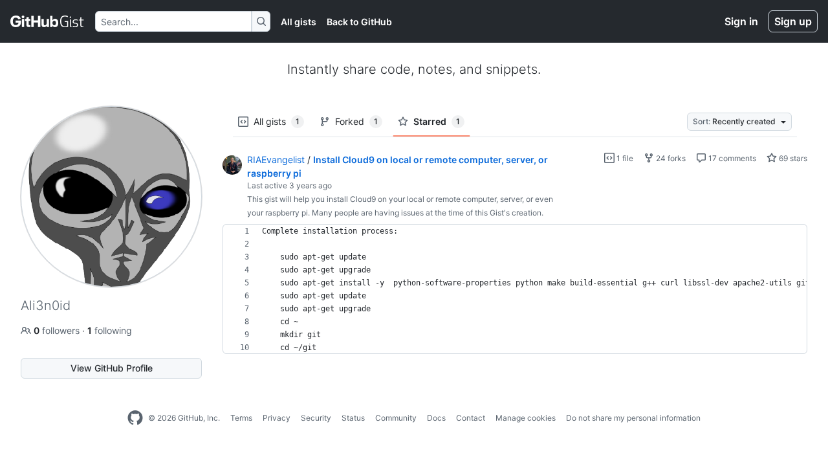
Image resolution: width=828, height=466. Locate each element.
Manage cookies (526, 418)
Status (353, 418)
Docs (436, 418)
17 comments (731, 158)
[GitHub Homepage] (135, 418)
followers (58, 330)
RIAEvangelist (276, 159)
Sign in (741, 21)
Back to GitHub (359, 21)
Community (396, 418)
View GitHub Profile (112, 367)
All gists (298, 21)
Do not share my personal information (633, 418)
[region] (515, 289)
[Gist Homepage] (47, 21)
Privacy (276, 418)
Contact (470, 418)
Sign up (793, 21)
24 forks (670, 158)
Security (316, 418)
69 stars (792, 158)
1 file (624, 158)
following (109, 330)
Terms (241, 418)
